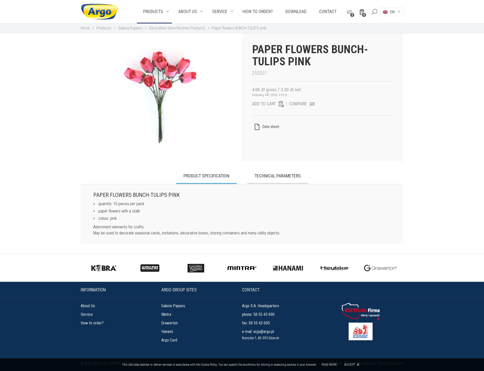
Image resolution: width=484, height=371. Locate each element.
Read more (329, 364)
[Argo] (99, 11)
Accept (349, 364)
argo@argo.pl (263, 331)
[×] (374, 11)
